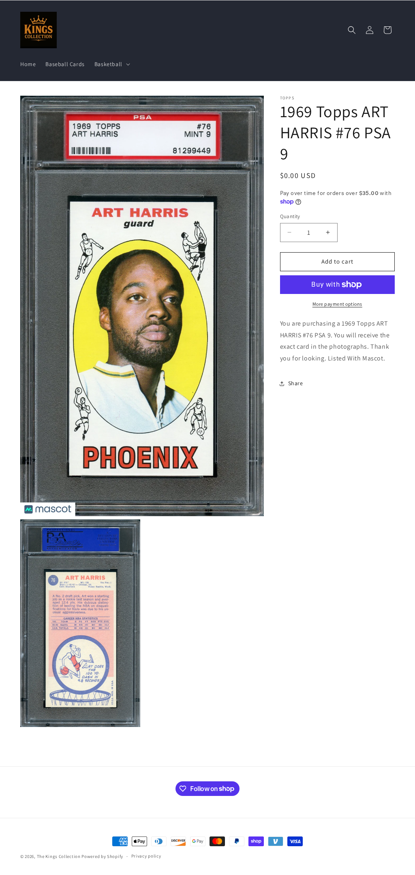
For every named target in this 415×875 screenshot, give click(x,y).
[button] (111, 64)
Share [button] (295, 383)
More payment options (337, 304)
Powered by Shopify (102, 856)
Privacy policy (146, 856)
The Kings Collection (59, 856)
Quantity (290, 216)
